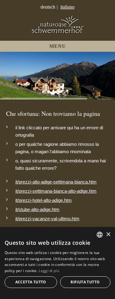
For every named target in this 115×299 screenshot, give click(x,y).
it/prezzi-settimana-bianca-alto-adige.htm (56, 191)
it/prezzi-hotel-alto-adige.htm (43, 200)
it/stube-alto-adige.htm (37, 209)
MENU (57, 46)
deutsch (47, 6)
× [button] (108, 234)
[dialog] (57, 263)
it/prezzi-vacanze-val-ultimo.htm (47, 218)
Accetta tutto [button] (30, 282)
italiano (67, 6)
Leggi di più (49, 270)
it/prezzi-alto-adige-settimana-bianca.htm (56, 181)
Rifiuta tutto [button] (85, 282)
